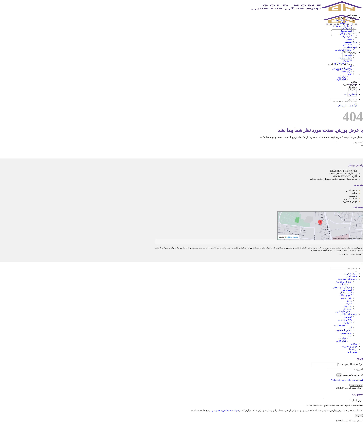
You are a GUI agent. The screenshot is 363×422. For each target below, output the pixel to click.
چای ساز (347, 44)
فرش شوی (346, 71)
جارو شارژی (340, 63)
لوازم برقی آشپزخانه (347, 17)
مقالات (354, 82)
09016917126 (351, 171)
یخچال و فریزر (345, 319)
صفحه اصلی (351, 15)
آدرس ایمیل (356, 400)
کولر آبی (342, 76)
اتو (350, 66)
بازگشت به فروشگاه (347, 105)
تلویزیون (348, 317)
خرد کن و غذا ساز (343, 20)
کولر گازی (341, 79)
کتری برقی (346, 36)
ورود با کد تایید (356, 385)
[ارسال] (356, 37)
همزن (349, 41)
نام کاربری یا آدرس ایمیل (350, 364)
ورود (339, 375)
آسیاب (343, 23)
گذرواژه (358, 369)
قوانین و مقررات (349, 84)
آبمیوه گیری (346, 28)
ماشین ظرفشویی (343, 311)
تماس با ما (352, 352)
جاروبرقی (347, 60)
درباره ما (353, 349)
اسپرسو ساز (346, 31)
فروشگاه (353, 196)
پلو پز (349, 39)
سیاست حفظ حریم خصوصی (225, 410)
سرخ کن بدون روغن (342, 25)
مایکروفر (347, 47)
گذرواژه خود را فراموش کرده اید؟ (347, 380)
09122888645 (336, 171)
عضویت (359, 415)
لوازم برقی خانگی (349, 314)
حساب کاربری (350, 198)
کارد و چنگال (346, 33)
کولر (349, 74)
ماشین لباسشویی (343, 68)
